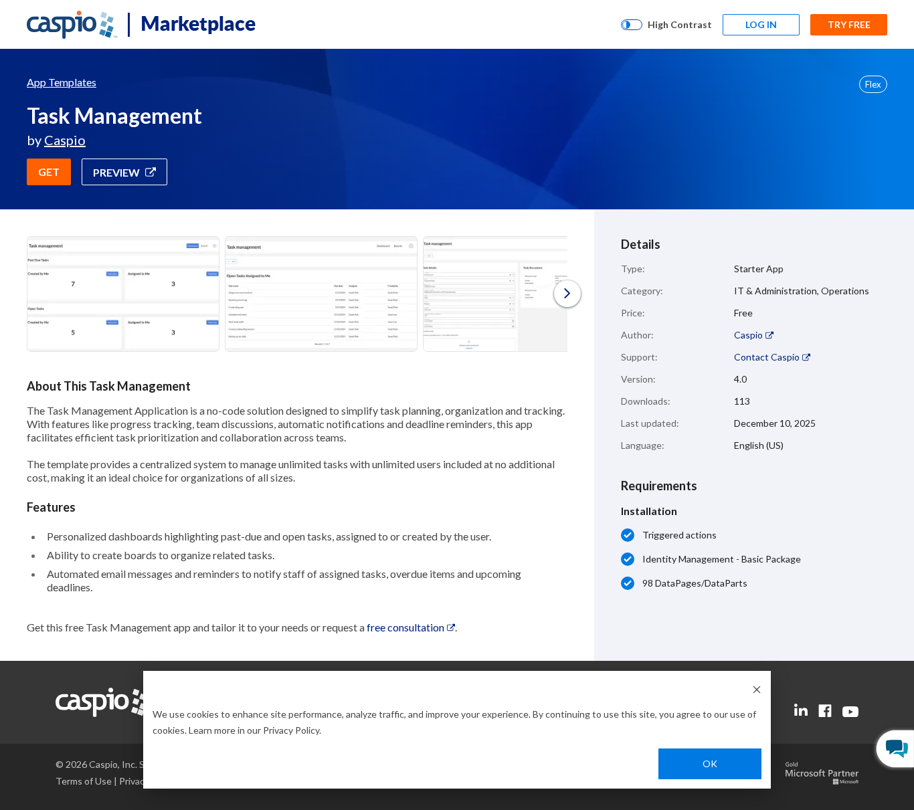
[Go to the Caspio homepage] (72, 25)
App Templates (61, 82)
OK (710, 763)
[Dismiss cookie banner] (756, 688)
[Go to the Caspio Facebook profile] (825, 710)
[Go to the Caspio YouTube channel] (850, 712)
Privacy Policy (291, 730)
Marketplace (198, 22)
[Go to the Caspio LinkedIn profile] (801, 710)
